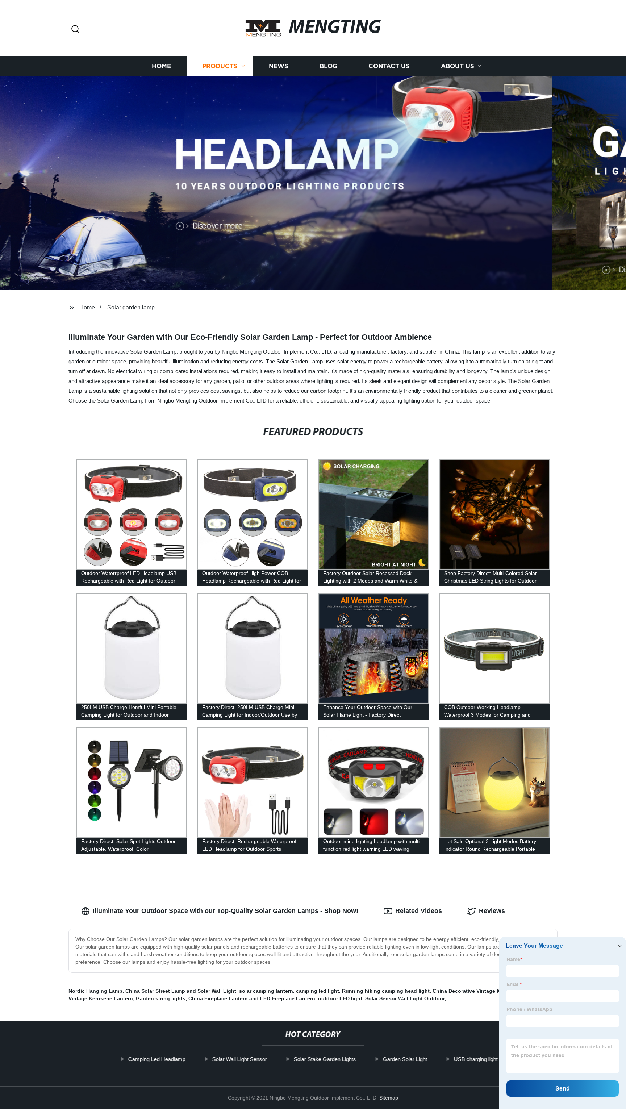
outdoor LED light (340, 998)
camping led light (317, 991)
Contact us (389, 66)
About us (457, 66)
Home (161, 66)
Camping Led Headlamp (156, 1059)
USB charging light (476, 1059)
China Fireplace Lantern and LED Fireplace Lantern (251, 998)
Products (220, 66)
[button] (75, 29)
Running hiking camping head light (386, 991)
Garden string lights (160, 998)
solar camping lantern (266, 991)
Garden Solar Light (405, 1059)
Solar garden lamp (131, 307)
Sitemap (388, 1098)
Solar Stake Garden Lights (325, 1059)
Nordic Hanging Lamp (95, 991)
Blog (328, 66)
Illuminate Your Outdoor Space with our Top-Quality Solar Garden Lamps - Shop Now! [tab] (225, 910)
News (278, 66)
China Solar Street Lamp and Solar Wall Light (180, 991)
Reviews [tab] (492, 910)
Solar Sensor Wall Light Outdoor (405, 998)
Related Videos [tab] (418, 910)
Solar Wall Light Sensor (239, 1059)
